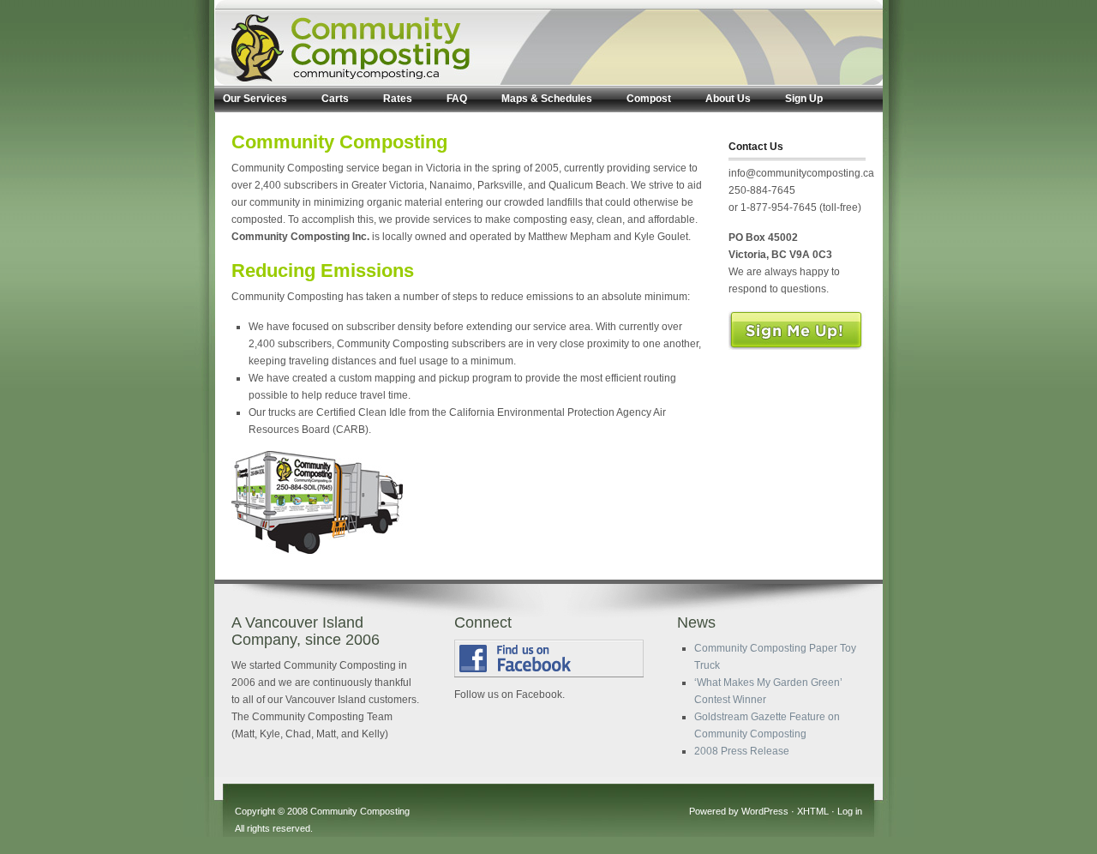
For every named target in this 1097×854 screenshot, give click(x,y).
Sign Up (804, 99)
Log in (849, 811)
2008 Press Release (741, 751)
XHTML (813, 811)
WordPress (764, 811)
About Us (728, 99)
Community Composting (360, 811)
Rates (397, 99)
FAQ (457, 99)
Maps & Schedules (546, 99)
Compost (648, 99)
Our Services (255, 99)
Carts (335, 99)
